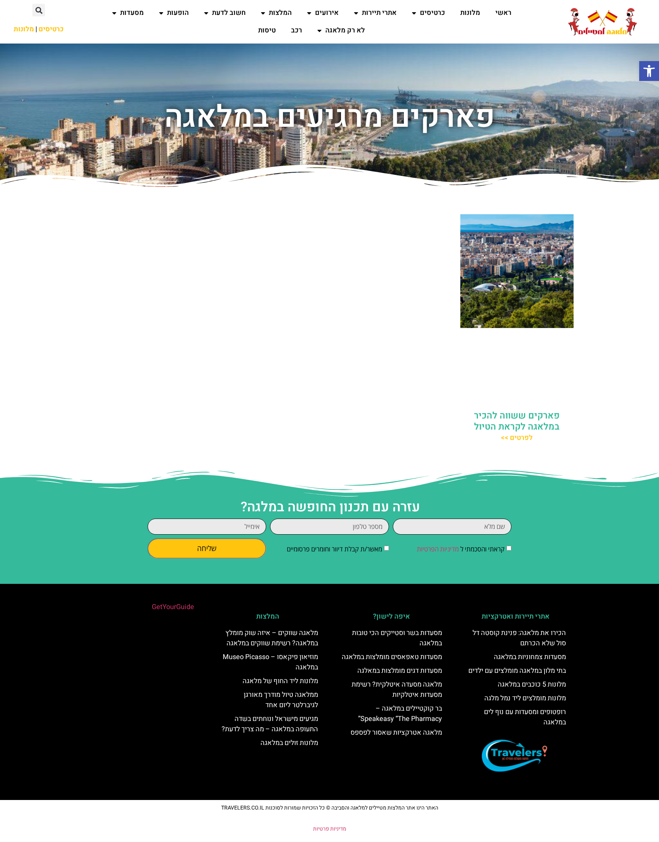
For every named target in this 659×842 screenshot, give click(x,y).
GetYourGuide (173, 607)
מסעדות (132, 13)
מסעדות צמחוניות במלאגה (530, 657)
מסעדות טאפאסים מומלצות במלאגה (392, 657)
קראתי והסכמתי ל (461, 549)
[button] (649, 71)
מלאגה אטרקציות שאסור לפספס (396, 732)
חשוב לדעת (229, 13)
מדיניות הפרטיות (438, 549)
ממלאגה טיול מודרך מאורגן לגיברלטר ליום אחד (281, 700)
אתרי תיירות (379, 13)
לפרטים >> (517, 438)
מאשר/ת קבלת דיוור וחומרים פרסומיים (334, 549)
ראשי (503, 13)
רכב (296, 30)
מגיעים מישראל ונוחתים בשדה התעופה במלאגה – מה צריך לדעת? (270, 724)
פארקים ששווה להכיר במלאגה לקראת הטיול (517, 421)
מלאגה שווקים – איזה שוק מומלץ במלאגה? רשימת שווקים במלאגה (271, 638)
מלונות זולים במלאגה (289, 743)
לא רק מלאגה (345, 30)
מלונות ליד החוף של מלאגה (280, 681)
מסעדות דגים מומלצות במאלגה (399, 671)
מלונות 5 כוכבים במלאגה (532, 684)
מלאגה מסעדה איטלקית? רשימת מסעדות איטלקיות (397, 689)
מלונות (470, 13)
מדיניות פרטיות (329, 829)
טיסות (267, 30)
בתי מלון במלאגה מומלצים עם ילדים (517, 671)
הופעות (178, 13)
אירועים (327, 13)
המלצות (280, 13)
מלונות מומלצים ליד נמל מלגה (525, 698)
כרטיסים (432, 13)
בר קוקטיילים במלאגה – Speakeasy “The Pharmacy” (400, 713)
